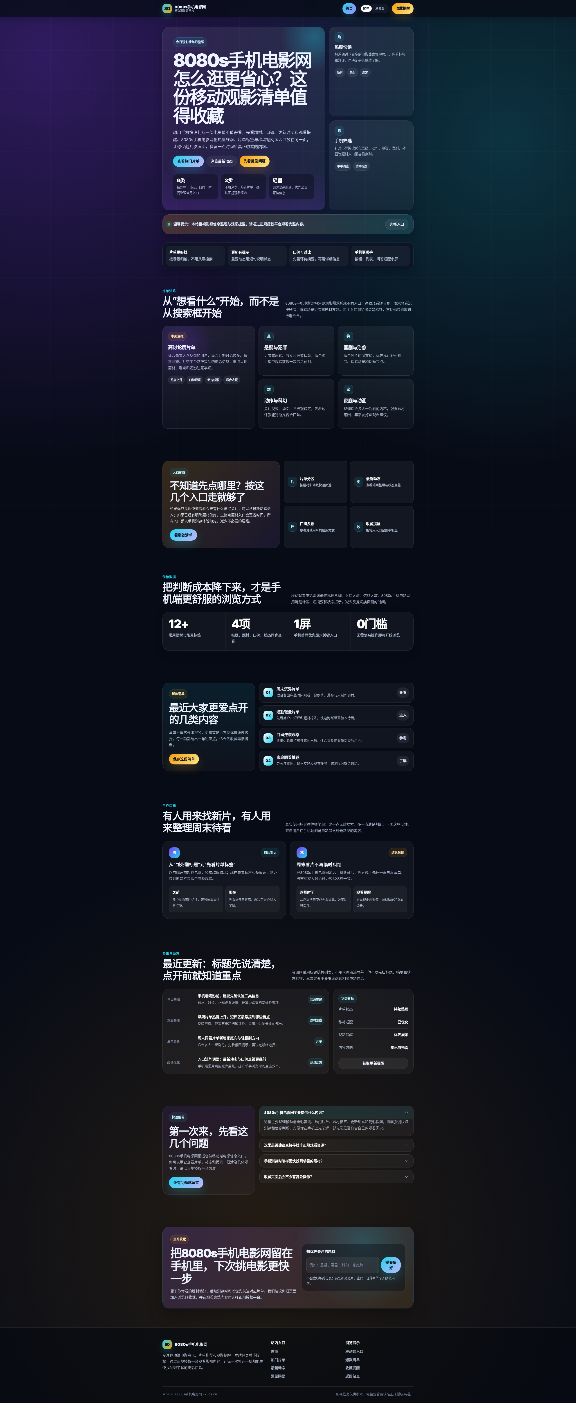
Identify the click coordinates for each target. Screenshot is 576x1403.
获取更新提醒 (373, 1063)
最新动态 (278, 1368)
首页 (349, 8)
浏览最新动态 (222, 161)
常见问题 (278, 1376)
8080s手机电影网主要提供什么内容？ (295, 1112)
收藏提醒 (403, 8)
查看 (403, 692)
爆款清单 (352, 1360)
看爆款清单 (183, 535)
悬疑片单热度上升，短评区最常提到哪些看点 (234, 1017)
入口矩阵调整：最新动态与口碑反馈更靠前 (232, 1059)
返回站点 (352, 1376)
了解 (403, 760)
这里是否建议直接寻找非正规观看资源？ (296, 1145)
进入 (403, 715)
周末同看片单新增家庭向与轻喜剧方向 (228, 1038)
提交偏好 (390, 1265)
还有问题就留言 (186, 1182)
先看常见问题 (255, 161)
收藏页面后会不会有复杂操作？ (289, 1176)
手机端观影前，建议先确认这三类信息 (228, 996)
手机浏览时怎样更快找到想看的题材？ (294, 1161)
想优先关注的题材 (320, 1251)
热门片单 (278, 1360)
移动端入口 (354, 1351)
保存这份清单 (184, 759)
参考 (403, 738)
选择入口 (396, 224)
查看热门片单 (188, 161)
